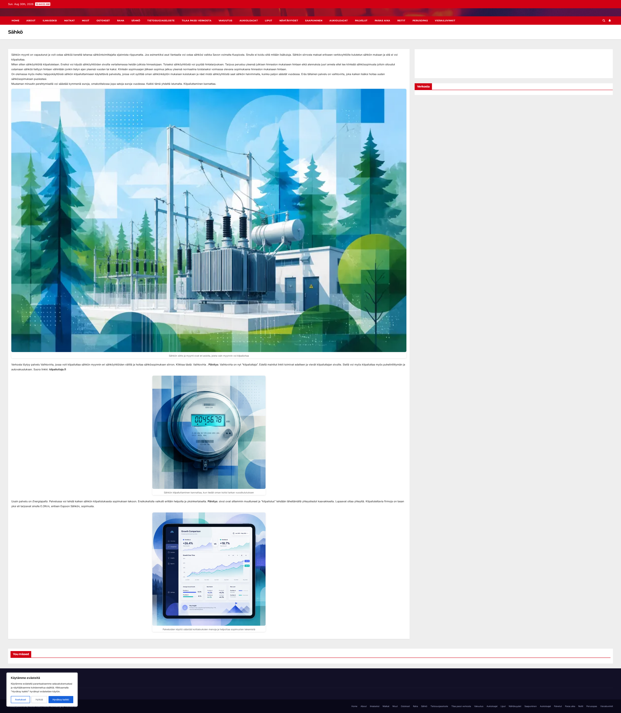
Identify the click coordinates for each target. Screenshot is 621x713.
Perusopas (420, 20)
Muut (85, 20)
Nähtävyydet (288, 20)
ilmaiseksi (50, 20)
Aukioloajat (249, 20)
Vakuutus (225, 20)
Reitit (401, 20)
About (31, 20)
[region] (42, 690)
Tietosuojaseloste (161, 20)
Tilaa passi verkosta (197, 20)
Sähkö (135, 20)
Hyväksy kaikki (61, 699)
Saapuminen (313, 20)
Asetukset (20, 699)
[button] (604, 20)
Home (15, 20)
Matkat (69, 20)
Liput (268, 20)
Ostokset (103, 20)
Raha (120, 20)
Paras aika (382, 20)
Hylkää (39, 699)
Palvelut (361, 20)
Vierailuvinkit (445, 20)
